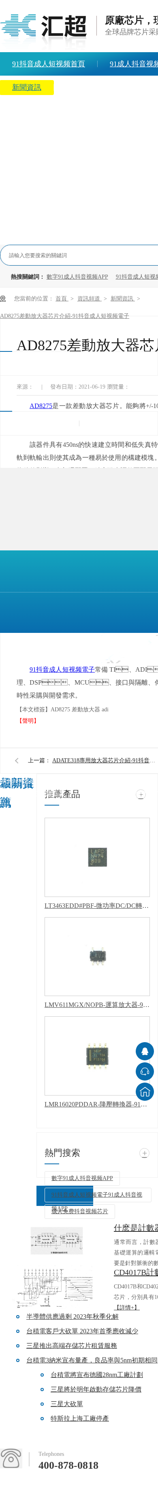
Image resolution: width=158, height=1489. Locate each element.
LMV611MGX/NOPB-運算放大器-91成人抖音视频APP (97, 1004)
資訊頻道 (89, 299)
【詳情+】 (127, 1308)
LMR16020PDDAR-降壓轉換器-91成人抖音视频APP (97, 1104)
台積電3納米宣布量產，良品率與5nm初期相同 (92, 1360)
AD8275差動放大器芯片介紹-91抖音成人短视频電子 (64, 316)
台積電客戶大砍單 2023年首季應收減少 (82, 1331)
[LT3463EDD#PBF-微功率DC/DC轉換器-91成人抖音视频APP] (97, 857)
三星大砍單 (67, 1403)
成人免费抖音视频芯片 (79, 1211)
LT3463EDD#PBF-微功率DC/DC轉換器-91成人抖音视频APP (97, 905)
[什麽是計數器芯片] (56, 1243)
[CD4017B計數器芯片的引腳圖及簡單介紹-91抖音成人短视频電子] (56, 1287)
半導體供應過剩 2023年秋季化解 (72, 1316)
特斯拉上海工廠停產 (80, 1418)
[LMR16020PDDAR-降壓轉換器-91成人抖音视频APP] (97, 1056)
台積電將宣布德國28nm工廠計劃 (97, 1374)
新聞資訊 (123, 299)
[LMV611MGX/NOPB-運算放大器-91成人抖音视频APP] (97, 957)
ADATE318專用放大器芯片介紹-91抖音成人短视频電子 (105, 760)
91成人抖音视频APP (116, 793)
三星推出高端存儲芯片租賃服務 (71, 1345)
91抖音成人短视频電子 (62, 669)
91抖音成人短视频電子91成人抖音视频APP (96, 1197)
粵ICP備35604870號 (16, 858)
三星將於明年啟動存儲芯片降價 (96, 1389)
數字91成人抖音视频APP (77, 277)
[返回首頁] (145, 1092)
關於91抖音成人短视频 (102, 87)
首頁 (62, 299)
